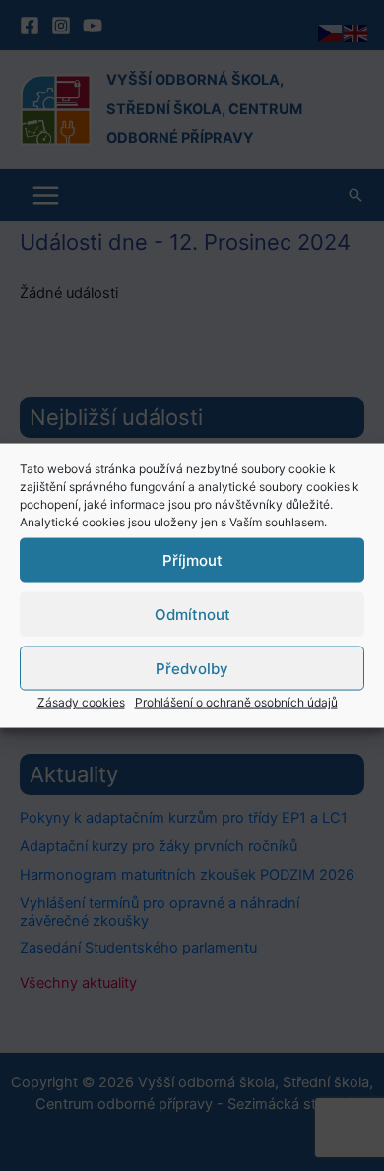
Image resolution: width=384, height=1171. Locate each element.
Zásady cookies (81, 702)
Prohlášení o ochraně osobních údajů (236, 702)
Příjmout (192, 559)
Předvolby (192, 667)
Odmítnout (192, 613)
